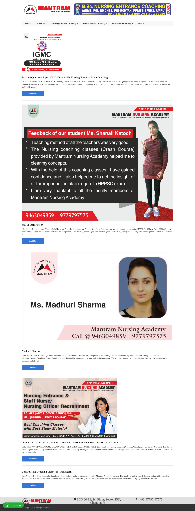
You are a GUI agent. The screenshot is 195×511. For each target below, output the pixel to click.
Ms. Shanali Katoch (32, 224)
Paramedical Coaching (121, 23)
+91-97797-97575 (150, 499)
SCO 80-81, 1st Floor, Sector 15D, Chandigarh (99, 501)
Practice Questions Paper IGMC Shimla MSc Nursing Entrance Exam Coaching (65, 77)
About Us (41, 23)
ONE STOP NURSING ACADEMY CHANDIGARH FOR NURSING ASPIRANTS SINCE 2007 (73, 442)
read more (33, 94)
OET (140, 23)
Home (28, 23)
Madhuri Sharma (31, 351)
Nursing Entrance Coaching (64, 23)
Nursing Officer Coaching (94, 23)
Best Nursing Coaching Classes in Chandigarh (47, 471)
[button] (13, 505)
